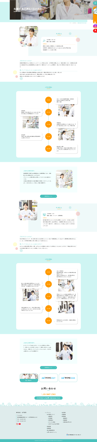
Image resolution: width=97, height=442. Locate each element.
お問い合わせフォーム (52, 432)
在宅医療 (50, 418)
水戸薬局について (51, 414)
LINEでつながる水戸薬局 (53, 424)
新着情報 (49, 428)
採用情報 (95, 21)
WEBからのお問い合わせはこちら (49, 398)
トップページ (48, 412)
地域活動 (49, 426)
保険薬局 (50, 416)
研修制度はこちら (48, 367)
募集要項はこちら (48, 196)
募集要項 (65, 418)
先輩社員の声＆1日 (67, 422)
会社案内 (64, 412)
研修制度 (65, 420)
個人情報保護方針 (51, 430)
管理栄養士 (50, 420)
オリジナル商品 (51, 422)
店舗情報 (64, 414)
